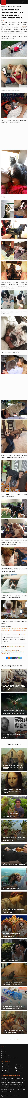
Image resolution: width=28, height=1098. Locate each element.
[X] (13, 658)
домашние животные (11, 650)
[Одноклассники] (9, 658)
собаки (3, 653)
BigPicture (11, 6)
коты (16, 652)
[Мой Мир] (11, 658)
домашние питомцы (7, 652)
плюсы (24, 26)
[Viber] (17, 658)
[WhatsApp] (19, 658)
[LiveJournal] (15, 658)
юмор (8, 653)
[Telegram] (21, 658)
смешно (21, 652)
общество (21, 646)
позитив (3, 648)
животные (18, 6)
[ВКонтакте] (7, 658)
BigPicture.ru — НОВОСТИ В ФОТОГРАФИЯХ (12, 1078)
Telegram (22, 634)
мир (16, 646)
